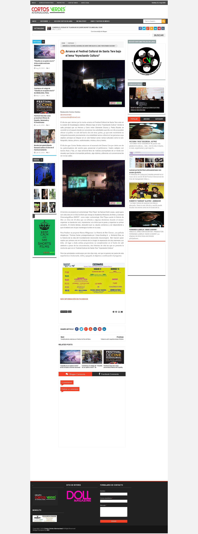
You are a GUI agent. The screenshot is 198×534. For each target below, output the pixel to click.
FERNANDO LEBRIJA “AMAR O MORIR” (143, 229)
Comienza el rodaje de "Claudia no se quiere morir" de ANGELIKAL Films (44, 90)
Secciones (44, 21)
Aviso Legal (85, 3)
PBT (48, 530)
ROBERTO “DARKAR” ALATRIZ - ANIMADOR (145, 201)
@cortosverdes (65, 115)
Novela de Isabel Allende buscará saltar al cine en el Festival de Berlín (44, 147)
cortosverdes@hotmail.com (70, 117)
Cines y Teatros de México (100, 21)
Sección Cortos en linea (63, 21)
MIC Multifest (81, 21)
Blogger (105, 31)
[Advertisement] (92, 461)
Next (163, 101)
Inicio (34, 3)
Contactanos (73, 3)
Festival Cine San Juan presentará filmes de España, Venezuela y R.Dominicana (79, 27)
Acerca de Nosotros (46, 3)
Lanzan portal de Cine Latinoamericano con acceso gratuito (145, 171)
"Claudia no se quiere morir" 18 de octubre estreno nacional (44, 63)
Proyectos (61, 3)
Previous (131, 101)
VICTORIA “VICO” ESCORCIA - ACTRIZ (143, 141)
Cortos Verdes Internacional (53, 528)
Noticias (71, 43)
